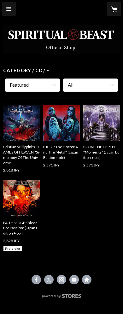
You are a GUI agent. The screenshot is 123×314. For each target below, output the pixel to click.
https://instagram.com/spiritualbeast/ (61, 279)
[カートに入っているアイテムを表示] (114, 9)
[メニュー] (9, 9)
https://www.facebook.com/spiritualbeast (36, 279)
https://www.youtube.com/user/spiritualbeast (74, 279)
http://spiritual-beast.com (86, 279)
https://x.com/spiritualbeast (49, 279)
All (70, 85)
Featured (19, 85)
